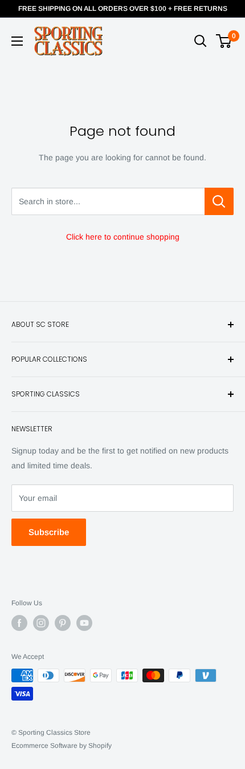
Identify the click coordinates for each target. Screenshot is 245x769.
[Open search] (200, 41)
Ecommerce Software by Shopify (61, 746)
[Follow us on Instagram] (41, 623)
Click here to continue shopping (122, 236)
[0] (224, 41)
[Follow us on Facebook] (19, 623)
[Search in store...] (219, 201)
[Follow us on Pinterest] (63, 623)
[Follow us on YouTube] (84, 623)
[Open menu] (17, 41)
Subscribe (48, 532)
